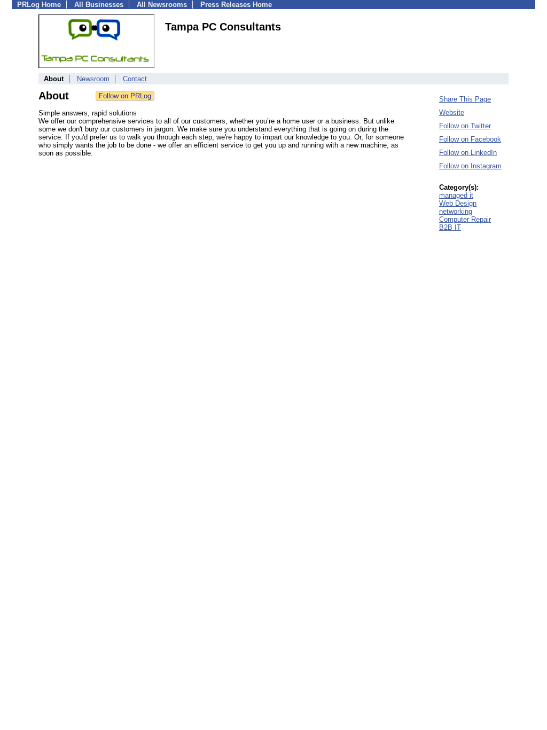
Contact (135, 79)
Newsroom (93, 79)
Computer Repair (465, 219)
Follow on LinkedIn (468, 153)
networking (455, 211)
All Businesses (98, 5)
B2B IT (450, 227)
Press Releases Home (236, 5)
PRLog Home (39, 5)
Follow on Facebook (470, 139)
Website (451, 112)
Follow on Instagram (470, 166)
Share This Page (465, 99)
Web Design (457, 203)
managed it (456, 195)
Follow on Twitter (465, 126)
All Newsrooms (162, 5)
